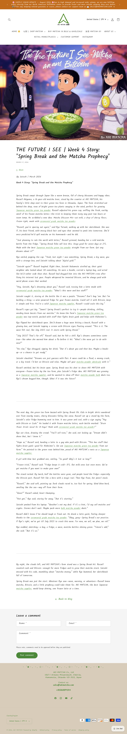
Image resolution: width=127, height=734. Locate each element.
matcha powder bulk (90, 375)
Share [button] (21, 170)
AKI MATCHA (17, 730)
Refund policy (44, 730)
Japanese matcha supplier (61, 304)
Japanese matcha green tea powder (33, 210)
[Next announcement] (119, 4)
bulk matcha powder (70, 508)
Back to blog (65, 599)
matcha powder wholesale (89, 362)
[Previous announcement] (7, 4)
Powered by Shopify (30, 730)
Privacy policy (57, 730)
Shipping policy (83, 730)
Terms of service (70, 730)
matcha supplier (24, 588)
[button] (9, 19)
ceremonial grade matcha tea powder (57, 221)
